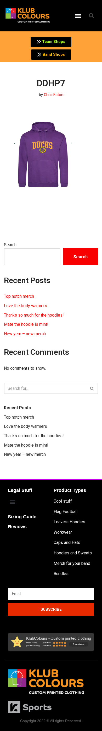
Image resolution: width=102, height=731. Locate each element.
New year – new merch (25, 333)
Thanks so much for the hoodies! (34, 315)
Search (10, 244)
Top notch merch (19, 296)
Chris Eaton (53, 95)
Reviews (17, 526)
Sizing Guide (22, 516)
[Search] (92, 388)
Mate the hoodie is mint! (26, 324)
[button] (78, 16)
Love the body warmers (25, 305)
